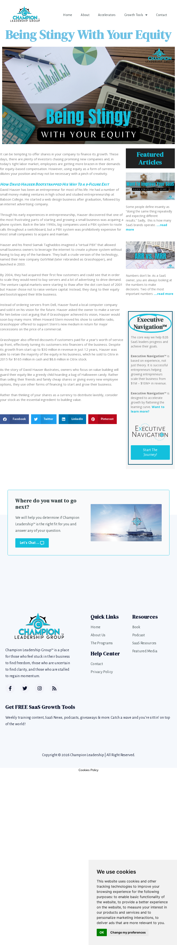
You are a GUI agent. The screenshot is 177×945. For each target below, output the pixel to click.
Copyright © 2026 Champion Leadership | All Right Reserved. (88, 755)
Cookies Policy (88, 770)
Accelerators (107, 15)
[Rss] (54, 688)
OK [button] (102, 932)
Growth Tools (133, 15)
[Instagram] (39, 688)
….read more (163, 294)
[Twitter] (25, 688)
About (85, 15)
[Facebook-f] (10, 688)
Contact (161, 15)
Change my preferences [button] (128, 932)
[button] (14, 419)
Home (67, 15)
